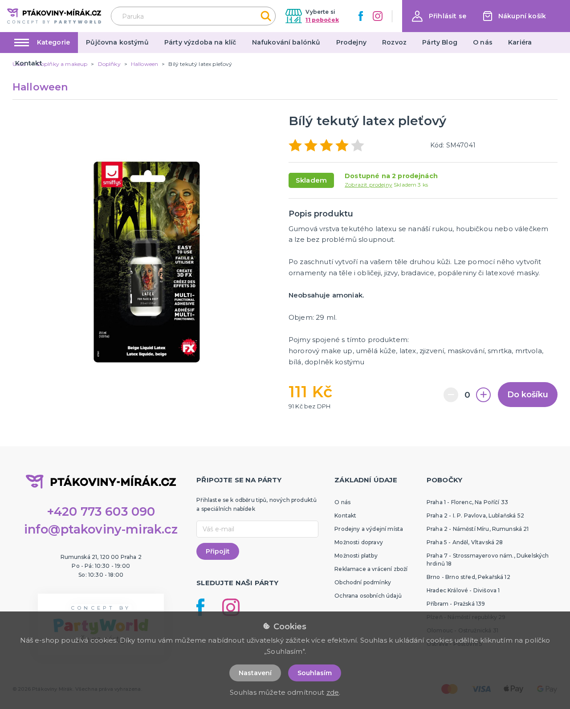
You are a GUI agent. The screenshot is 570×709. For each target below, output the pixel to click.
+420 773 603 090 (101, 511)
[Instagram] (377, 16)
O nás (483, 42)
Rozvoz (394, 42)
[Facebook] (361, 16)
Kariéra (520, 42)
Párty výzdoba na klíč (200, 42)
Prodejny (351, 42)
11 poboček (322, 19)
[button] (439, 16)
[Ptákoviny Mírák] (54, 15)
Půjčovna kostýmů (117, 42)
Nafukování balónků (286, 42)
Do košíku (527, 394)
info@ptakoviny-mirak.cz (101, 529)
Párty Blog (439, 42)
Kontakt (28, 63)
